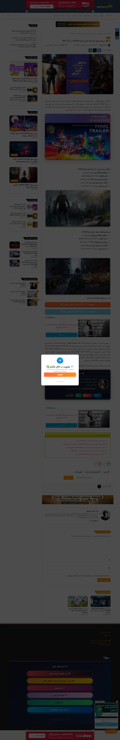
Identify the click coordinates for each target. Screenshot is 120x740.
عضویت (60, 374)
